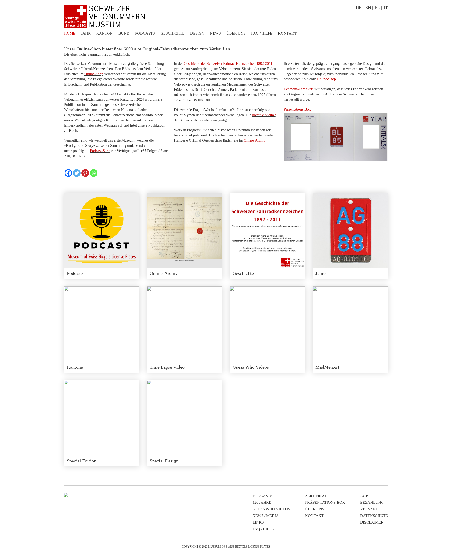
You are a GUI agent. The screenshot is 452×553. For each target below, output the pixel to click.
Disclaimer (371, 522)
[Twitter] (77, 173)
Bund (123, 33)
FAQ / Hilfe (261, 33)
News (215, 33)
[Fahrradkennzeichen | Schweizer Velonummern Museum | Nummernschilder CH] (104, 16)
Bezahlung (372, 502)
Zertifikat (316, 496)
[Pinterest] (85, 173)
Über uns (236, 33)
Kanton (104, 33)
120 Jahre (262, 502)
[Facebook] (68, 173)
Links (258, 522)
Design (197, 33)
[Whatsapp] (93, 173)
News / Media (266, 516)
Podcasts (145, 33)
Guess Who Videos (271, 509)
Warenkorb (384, 33)
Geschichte (173, 33)
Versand (369, 509)
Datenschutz (374, 516)
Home (69, 33)
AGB (364, 496)
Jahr (86, 33)
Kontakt (287, 33)
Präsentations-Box (325, 502)
